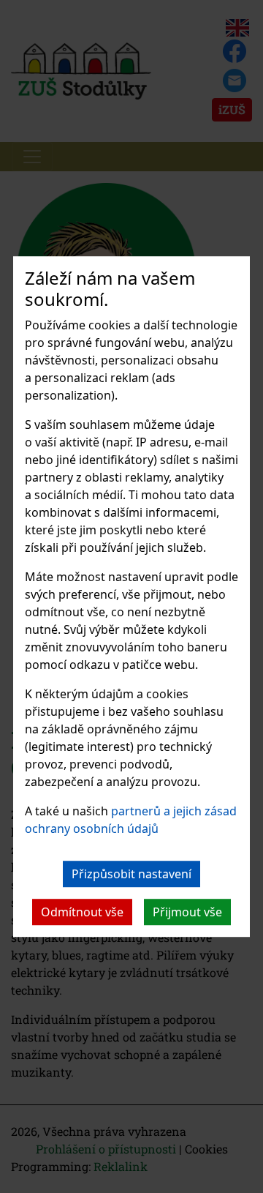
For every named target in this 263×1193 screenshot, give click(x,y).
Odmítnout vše (82, 912)
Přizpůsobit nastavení (131, 874)
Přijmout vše (187, 912)
